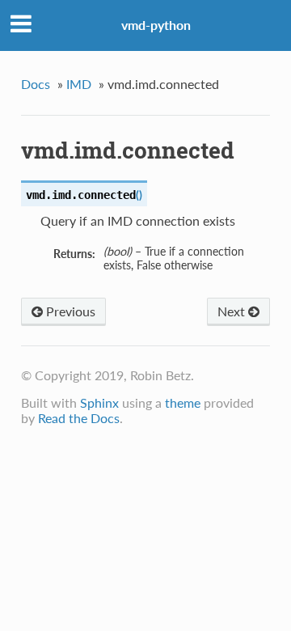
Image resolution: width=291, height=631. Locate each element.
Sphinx (99, 402)
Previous (69, 311)
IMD (78, 83)
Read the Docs (79, 418)
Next (232, 311)
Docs (35, 83)
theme (182, 402)
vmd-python (156, 24)
